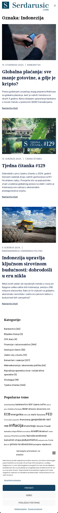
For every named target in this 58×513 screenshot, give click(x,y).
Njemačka (31, 436)
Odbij (29, 495)
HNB (6, 426)
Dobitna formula (15, 409)
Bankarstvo (34, 65)
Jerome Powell (43, 426)
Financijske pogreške (11, 420)
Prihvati (29, 488)
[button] (54, 453)
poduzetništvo (30, 440)
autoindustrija (9, 405)
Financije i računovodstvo (17, 344)
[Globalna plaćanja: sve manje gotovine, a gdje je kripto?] (29, 42)
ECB (7, 414)
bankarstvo (22, 404)
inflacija (16, 425)
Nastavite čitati (10, 108)
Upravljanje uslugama (12, 480)
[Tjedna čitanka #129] (29, 136)
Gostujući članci (12, 350)
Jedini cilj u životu (13, 355)
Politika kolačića (20, 509)
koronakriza (26, 431)
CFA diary (9, 339)
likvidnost (43, 431)
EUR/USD (27, 415)
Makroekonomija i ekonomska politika (22, 251)
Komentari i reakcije (14, 360)
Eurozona (41, 414)
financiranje (25, 419)
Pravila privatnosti (35, 509)
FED (49, 414)
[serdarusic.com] (25, 6)
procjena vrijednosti (42, 444)
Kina (19, 431)
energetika (17, 414)
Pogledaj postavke (29, 503)
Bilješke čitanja (12, 334)
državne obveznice (37, 409)
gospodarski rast (41, 419)
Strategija (9, 380)
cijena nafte (39, 404)
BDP (30, 404)
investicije (30, 425)
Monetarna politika (18, 436)
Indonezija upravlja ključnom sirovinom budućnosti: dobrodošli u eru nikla (27, 267)
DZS (48, 409)
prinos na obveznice (21, 444)
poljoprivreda (43, 440)
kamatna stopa (10, 431)
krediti (35, 431)
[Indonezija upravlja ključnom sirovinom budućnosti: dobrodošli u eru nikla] (29, 224)
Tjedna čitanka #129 (23, 165)
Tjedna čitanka (33, 159)
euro (33, 414)
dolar (25, 408)
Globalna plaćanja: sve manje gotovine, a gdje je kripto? (29, 78)
